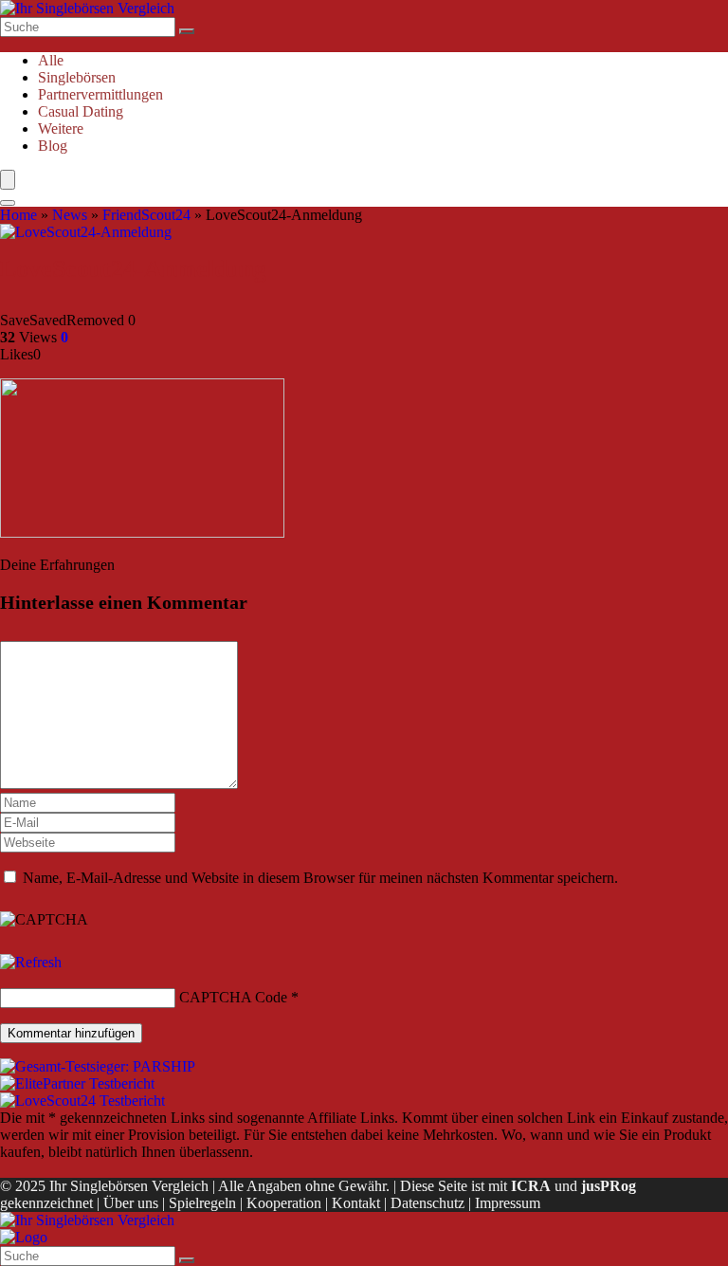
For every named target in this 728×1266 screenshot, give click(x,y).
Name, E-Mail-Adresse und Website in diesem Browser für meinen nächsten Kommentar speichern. (320, 878)
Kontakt (356, 1203)
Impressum (507, 1203)
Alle (51, 60)
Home (18, 215)
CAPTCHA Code (233, 997)
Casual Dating (80, 111)
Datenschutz (427, 1203)
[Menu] (7, 180)
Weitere (60, 128)
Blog (52, 146)
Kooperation (283, 1203)
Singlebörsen (77, 77)
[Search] (7, 203)
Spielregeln (202, 1203)
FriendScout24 (146, 215)
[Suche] (186, 31)
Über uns (130, 1203)
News (69, 215)
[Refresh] (31, 962)
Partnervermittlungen (100, 94)
